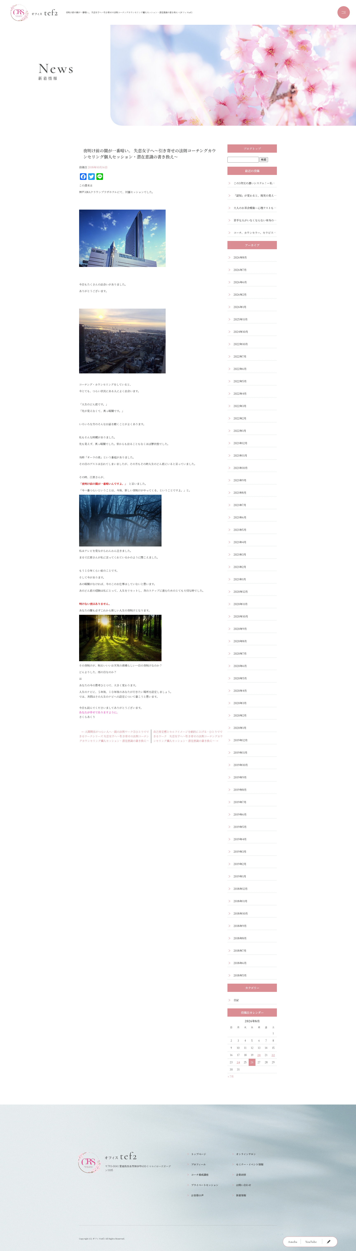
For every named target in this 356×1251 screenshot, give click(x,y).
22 (273, 1055)
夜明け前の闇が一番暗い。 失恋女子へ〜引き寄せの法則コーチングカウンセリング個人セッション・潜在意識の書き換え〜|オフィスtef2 (129, 12)
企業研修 (241, 1174)
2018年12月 (241, 889)
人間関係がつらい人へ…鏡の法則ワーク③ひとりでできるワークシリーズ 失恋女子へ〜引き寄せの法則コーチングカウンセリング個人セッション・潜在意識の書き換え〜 (114, 736)
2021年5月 (240, 530)
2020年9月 (240, 629)
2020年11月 (241, 604)
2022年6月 (240, 369)
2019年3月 (240, 851)
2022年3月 (240, 406)
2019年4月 (240, 839)
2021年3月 (240, 554)
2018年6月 (240, 963)
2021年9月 (240, 480)
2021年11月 (240, 455)
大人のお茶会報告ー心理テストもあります (255, 208)
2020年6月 (240, 666)
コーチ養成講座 (199, 1174)
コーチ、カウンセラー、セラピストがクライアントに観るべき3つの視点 (255, 233)
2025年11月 (241, 319)
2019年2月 (240, 864)
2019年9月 (240, 777)
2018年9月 (240, 926)
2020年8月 (240, 641)
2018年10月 (241, 913)
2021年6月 (240, 517)
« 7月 (231, 1076)
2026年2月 (240, 294)
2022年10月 (241, 344)
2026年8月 (240, 257)
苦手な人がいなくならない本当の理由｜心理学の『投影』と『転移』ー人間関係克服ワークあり (255, 220)
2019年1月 (240, 876)
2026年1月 (240, 307)
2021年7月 (240, 505)
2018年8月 (240, 938)
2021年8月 (240, 492)
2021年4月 (240, 542)
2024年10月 (241, 332)
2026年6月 (240, 282)
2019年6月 (240, 814)
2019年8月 (240, 790)
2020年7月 (240, 653)
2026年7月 (240, 270)
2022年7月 (240, 356)
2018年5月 (240, 975)
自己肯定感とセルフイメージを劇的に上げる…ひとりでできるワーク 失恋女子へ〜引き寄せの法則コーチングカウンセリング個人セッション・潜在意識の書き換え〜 (188, 736)
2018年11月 (240, 901)
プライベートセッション (204, 1185)
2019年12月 (241, 740)
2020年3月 (240, 703)
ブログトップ (252, 148)
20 (259, 1055)
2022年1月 (240, 431)
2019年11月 (240, 752)
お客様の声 (197, 1195)
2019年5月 (240, 827)
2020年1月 (240, 728)
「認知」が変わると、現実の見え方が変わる (255, 195)
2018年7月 (240, 950)
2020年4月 (240, 691)
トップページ (198, 1154)
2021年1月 (240, 579)
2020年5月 (240, 678)
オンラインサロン (246, 1154)
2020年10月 (241, 616)
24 (238, 1062)
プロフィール (198, 1164)
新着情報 (241, 1195)
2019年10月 (241, 765)
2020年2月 (240, 715)
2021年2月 (240, 567)
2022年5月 (240, 381)
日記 (236, 1000)
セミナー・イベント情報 (249, 1164)
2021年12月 (240, 443)
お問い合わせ (243, 1185)
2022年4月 (240, 393)
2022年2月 (240, 418)
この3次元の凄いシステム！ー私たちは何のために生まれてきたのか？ (255, 183)
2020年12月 (241, 592)
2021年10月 (241, 468)
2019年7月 (240, 802)
